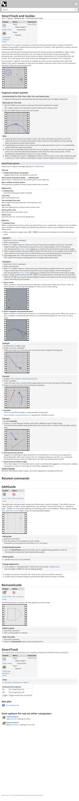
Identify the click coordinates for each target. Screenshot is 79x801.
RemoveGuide (16, 559)
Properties (6, 37)
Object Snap (7, 29)
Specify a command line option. (17, 682)
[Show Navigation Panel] (76, 4)
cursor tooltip (24, 249)
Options (14, 719)
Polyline (14, 240)
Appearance (54, 567)
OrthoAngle (36, 154)
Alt (30, 232)
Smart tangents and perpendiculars (24, 379)
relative (39, 255)
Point (10, 245)
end (14, 346)
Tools (4, 42)
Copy (62, 457)
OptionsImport (13, 722)
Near (3, 511)
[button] (75, 9)
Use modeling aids (12, 705)
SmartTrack (32, 24)
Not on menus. (18, 498)
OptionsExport (13, 717)
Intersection (14, 511)
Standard (5, 39)
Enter (35, 232)
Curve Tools (6, 498)
